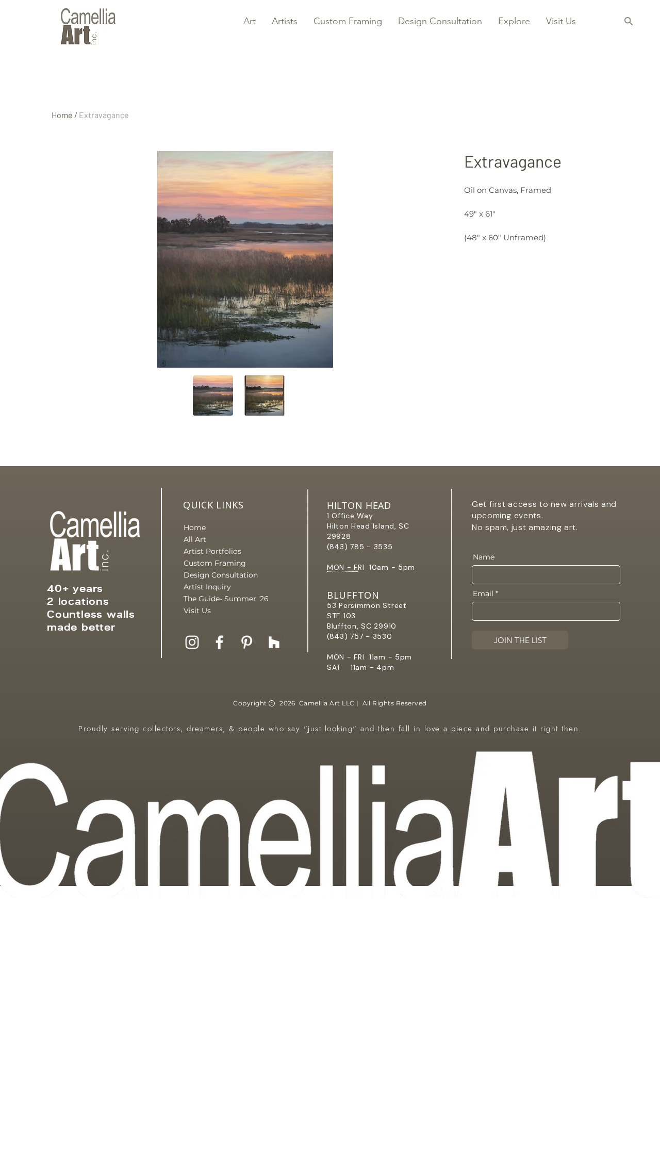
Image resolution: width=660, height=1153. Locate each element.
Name (483, 557)
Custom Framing (215, 563)
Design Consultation (220, 575)
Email (483, 593)
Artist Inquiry (207, 586)
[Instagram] (192, 642)
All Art (195, 539)
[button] (249, 21)
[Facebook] (219, 642)
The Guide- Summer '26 (220, 598)
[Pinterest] (247, 642)
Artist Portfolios (212, 551)
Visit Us (197, 610)
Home (62, 115)
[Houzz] (274, 642)
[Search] (628, 21)
